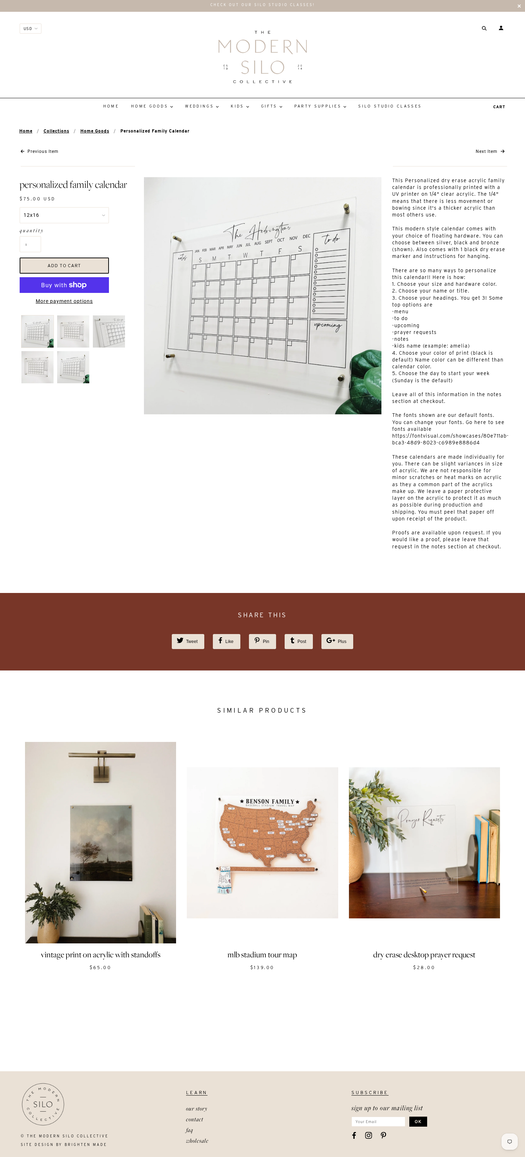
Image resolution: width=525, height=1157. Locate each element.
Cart (499, 106)
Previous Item (42, 151)
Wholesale (197, 1140)
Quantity (30, 230)
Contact (194, 1119)
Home (25, 131)
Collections (56, 131)
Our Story (197, 1108)
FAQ (189, 1130)
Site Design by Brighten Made (64, 1144)
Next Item (487, 151)
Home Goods (94, 131)
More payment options (64, 301)
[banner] (262, 57)
